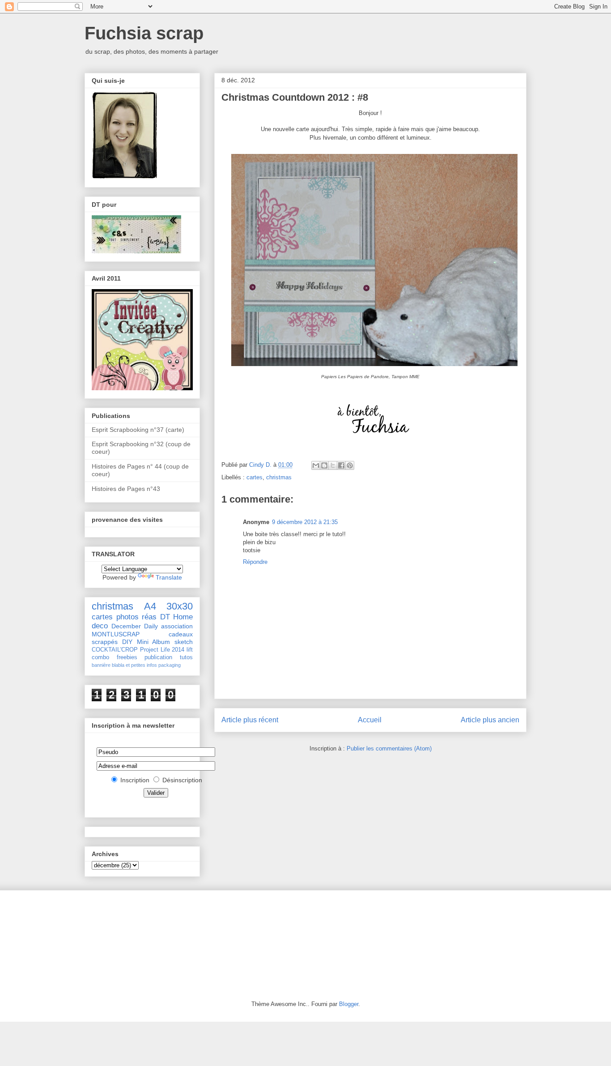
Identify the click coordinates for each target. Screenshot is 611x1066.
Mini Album (153, 641)
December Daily (134, 626)
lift (190, 650)
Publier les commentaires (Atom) (389, 748)
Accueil (370, 720)
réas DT (156, 617)
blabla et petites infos (134, 665)
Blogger (348, 1004)
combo (100, 657)
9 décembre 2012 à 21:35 (305, 522)
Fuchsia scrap (144, 33)
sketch (183, 641)
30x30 (179, 606)
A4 (150, 606)
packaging (169, 665)
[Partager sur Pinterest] (349, 465)
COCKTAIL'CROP (115, 650)
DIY (127, 641)
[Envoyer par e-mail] (315, 465)
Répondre (255, 562)
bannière (101, 665)
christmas (279, 477)
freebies (127, 657)
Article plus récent (249, 720)
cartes (254, 477)
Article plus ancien (490, 720)
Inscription (134, 780)
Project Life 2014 (162, 650)
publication (158, 657)
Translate (169, 577)
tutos (186, 657)
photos (127, 617)
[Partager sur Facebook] (341, 465)
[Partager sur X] (332, 465)
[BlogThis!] (324, 465)
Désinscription (182, 780)
